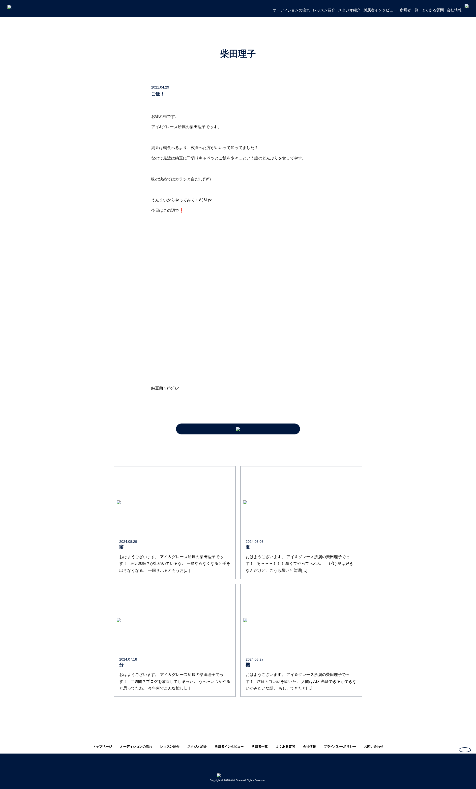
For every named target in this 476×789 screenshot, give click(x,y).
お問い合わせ (373, 746)
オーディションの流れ (291, 10)
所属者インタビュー (380, 10)
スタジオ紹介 (349, 10)
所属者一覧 (409, 10)
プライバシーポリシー (340, 746)
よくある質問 (432, 10)
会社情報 (454, 10)
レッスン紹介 (324, 10)
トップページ (102, 746)
